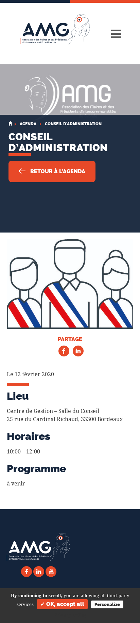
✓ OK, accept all (62, 604)
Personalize (107, 604)
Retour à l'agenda (57, 171)
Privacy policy (70, 615)
